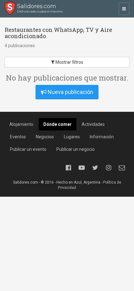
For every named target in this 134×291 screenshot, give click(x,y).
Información (102, 136)
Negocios (45, 136)
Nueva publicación (69, 92)
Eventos (18, 136)
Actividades (93, 124)
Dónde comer (57, 124)
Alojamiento (21, 124)
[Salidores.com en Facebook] (68, 168)
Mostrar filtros (69, 62)
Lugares (72, 136)
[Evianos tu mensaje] (122, 168)
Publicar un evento (28, 149)
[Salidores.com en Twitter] (95, 168)
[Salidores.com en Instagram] (108, 168)
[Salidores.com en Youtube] (82, 168)
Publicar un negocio (75, 149)
